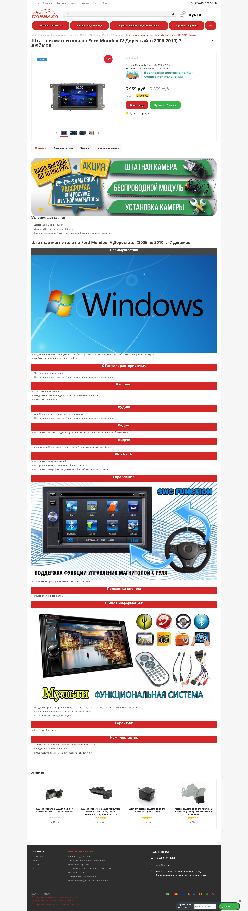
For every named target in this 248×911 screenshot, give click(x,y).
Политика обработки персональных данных (54, 897)
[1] (127, 58)
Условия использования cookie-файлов (52, 900)
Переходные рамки (78, 864)
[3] (132, 58)
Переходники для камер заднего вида (88, 880)
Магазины (36, 864)
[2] (129, 58)
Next (99, 133)
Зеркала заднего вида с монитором (87, 860)
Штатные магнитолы (81, 851)
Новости (35, 860)
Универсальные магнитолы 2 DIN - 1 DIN (89, 868)
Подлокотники (76, 872)
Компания (37, 851)
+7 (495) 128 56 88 (165, 858)
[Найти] (172, 14)
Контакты (36, 868)
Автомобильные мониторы (82, 876)
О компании (37, 856)
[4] (135, 58)
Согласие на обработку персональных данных (55, 904)
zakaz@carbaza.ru (164, 865)
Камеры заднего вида (79, 856)
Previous (57, 133)
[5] (137, 58)
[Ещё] (210, 25)
